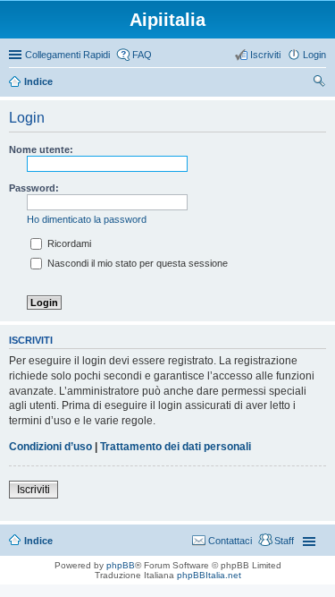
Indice (38, 540)
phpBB (120, 565)
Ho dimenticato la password (87, 219)
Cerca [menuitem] (319, 83)
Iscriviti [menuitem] (265, 54)
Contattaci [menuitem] (230, 540)
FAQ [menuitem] (142, 54)
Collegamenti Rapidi (67, 54)
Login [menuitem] (314, 54)
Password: (34, 188)
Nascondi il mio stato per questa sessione (136, 263)
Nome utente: (41, 149)
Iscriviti (33, 489)
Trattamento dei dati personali (175, 446)
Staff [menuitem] (284, 540)
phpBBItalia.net (209, 575)
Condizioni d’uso (50, 446)
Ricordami (68, 243)
